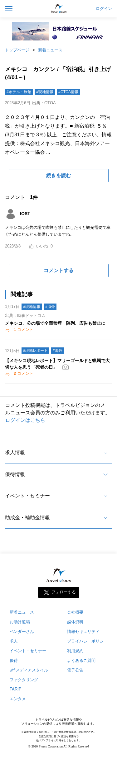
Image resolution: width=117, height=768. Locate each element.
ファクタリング (24, 679)
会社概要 (75, 612)
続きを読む (58, 175)
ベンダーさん (22, 631)
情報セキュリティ (83, 631)
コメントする (59, 270)
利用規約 (75, 650)
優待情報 (15, 474)
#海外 (50, 306)
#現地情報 (44, 92)
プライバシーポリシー (87, 641)
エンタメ (18, 698)
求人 (14, 641)
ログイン (104, 9)
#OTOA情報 (68, 92)
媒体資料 (75, 622)
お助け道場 (20, 622)
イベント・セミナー (27, 495)
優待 (14, 660)
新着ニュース (50, 50)
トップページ (17, 50)
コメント (23, 329)
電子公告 (75, 670)
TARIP (16, 689)
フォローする (63, 592)
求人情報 (15, 452)
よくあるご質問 (81, 660)
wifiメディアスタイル (29, 670)
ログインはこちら (25, 420)
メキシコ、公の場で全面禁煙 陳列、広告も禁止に (55, 323)
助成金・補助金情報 (27, 517)
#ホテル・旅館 (19, 92)
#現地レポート (35, 350)
